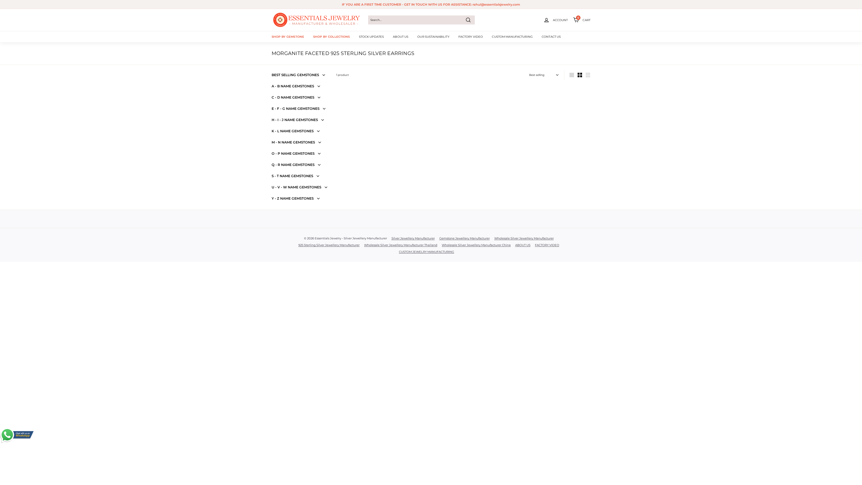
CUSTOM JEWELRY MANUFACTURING (426, 252)
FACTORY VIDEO (470, 36)
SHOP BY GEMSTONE (288, 36)
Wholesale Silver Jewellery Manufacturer (524, 238)
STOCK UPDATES (371, 36)
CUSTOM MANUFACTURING (512, 36)
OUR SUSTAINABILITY (433, 36)
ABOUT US (400, 36)
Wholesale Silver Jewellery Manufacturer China (476, 245)
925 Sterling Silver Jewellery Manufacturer (329, 245)
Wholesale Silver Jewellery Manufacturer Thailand (400, 245)
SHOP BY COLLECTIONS (331, 36)
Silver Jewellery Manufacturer (413, 238)
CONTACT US (551, 36)
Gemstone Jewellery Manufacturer (464, 238)
